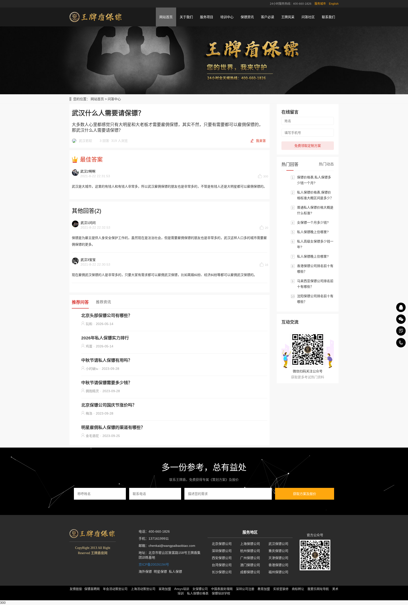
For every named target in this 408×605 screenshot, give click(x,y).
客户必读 (267, 17)
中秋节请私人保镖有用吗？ (106, 360)
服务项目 (206, 17)
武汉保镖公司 (278, 544)
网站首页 (166, 17)
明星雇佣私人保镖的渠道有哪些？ (113, 427)
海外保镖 (145, 571)
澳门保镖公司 (250, 565)
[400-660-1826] (401, 342)
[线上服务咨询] (401, 307)
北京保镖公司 (222, 544)
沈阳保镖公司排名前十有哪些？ (315, 299)
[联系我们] (401, 331)
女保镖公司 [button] (200, 589)
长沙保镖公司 (222, 572)
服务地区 (250, 532)
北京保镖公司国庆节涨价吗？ (108, 405)
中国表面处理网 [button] (222, 589)
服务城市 (320, 3)
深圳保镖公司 (222, 551)
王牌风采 (287, 17)
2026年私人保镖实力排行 (105, 338)
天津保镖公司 (278, 558)
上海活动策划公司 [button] (143, 589)
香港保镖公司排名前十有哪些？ (315, 268)
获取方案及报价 (304, 494)
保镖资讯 (247, 17)
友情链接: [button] (76, 589)
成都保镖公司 (250, 572)
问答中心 (114, 99)
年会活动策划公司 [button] (115, 589)
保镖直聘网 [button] (92, 589)
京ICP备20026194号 (154, 564)
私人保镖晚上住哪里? (313, 232)
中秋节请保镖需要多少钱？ (106, 383)
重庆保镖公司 (278, 551)
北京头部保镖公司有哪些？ (106, 315)
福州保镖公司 (278, 572)
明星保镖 (160, 571)
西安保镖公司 (222, 558)
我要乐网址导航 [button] (318, 589)
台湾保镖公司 (222, 565)
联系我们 (328, 17)
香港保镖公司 (278, 565)
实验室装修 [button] (281, 589)
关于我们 (186, 17)
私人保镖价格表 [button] (197, 593)
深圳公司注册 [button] (245, 589)
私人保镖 (175, 571)
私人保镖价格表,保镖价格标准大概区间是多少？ (315, 195)
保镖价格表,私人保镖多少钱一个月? (314, 180)
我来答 (261, 141)
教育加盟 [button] (264, 589)
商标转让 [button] (298, 589)
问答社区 (308, 17)
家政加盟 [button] (165, 589)
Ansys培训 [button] (181, 589)
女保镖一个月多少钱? (313, 222)
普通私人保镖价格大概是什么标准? (315, 210)
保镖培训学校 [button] (221, 593)
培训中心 (227, 17)
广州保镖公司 (250, 558)
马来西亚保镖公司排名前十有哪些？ (315, 283)
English (334, 3)
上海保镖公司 (250, 544)
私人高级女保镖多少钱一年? (315, 244)
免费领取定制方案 (307, 146)
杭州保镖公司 (250, 551)
